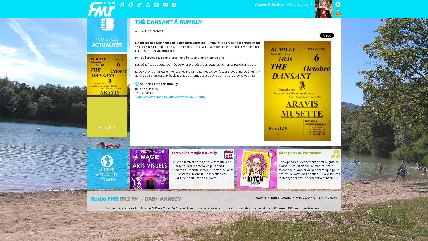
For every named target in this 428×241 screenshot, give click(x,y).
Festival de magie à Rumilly (194, 153)
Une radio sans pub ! (211, 208)
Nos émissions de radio (122, 208)
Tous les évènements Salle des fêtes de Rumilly (170, 97)
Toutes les (107, 42)
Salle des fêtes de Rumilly (159, 84)
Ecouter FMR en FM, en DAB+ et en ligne (167, 208)
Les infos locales (239, 208)
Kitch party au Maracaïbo (300, 153)
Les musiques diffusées (269, 208)
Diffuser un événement (304, 208)
